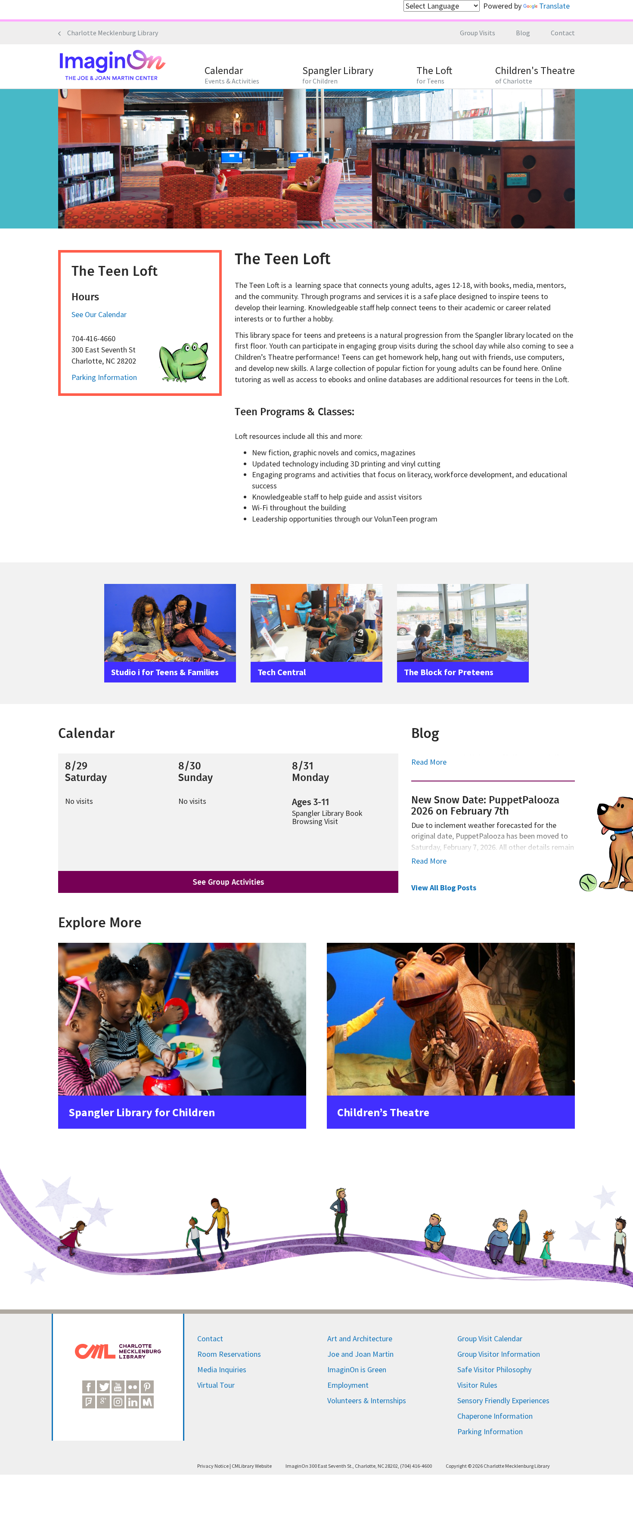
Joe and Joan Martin (360, 1354)
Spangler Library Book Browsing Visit (327, 817)
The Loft (434, 75)
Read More (429, 762)
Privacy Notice (213, 1466)
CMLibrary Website (252, 1466)
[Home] (112, 66)
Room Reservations (229, 1354)
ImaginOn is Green (356, 1369)
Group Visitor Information (498, 1354)
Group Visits (477, 32)
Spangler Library (337, 75)
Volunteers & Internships (366, 1400)
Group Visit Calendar (489, 1338)
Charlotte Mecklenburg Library (112, 32)
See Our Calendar (99, 314)
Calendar (232, 75)
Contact (563, 32)
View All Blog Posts (443, 887)
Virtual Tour (216, 1385)
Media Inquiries (221, 1369)
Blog (523, 32)
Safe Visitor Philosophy (494, 1369)
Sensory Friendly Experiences (503, 1400)
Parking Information (104, 377)
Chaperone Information (495, 1416)
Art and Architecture (359, 1338)
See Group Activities (228, 881)
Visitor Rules (477, 1385)
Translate (554, 6)
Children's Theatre (535, 75)
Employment (348, 1385)
